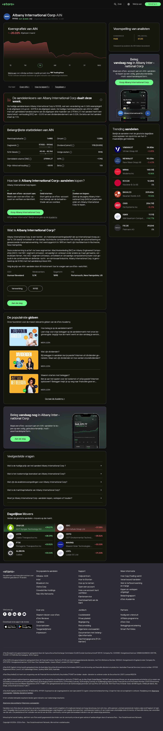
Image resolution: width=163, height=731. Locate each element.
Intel (38, 579)
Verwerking (17, 288)
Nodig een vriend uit (129, 615)
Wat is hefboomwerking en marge (131, 584)
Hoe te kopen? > (42, 87)
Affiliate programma (129, 618)
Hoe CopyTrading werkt (131, 576)
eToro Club (125, 622)
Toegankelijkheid (43, 629)
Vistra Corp (41, 587)
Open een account (86, 587)
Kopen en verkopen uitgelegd (129, 590)
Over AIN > (24, 87)
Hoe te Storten (85, 579)
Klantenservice (85, 597)
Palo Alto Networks (44, 594)
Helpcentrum (84, 576)
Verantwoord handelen (131, 579)
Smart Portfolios (128, 629)
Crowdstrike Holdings (45, 590)
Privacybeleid (84, 618)
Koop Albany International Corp (134, 82)
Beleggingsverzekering (131, 625)
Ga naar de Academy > (55, 399)
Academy (53, 217)
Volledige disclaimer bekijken (23, 693)
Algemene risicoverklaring (12, 703)
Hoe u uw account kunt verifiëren (88, 591)
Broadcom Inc (42, 583)
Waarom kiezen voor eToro (48, 615)
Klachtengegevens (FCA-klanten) (89, 640)
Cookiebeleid (84, 615)
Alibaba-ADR (42, 576)
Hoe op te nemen (86, 583)
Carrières (40, 622)
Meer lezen (45, 343)
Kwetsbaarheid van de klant (88, 601)
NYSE (35, 288)
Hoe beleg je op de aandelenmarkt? (56, 328)
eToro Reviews (42, 618)
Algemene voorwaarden (88, 629)
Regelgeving (83, 622)
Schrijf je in (152, 4)
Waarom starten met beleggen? (55, 375)
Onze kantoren (42, 625)
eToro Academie (128, 599)
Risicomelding (84, 625)
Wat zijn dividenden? (50, 352)
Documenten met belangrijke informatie (90, 634)
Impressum (41, 633)
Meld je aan (137, 4)
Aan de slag (17, 303)
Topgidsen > (60, 87)
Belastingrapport (128, 596)
